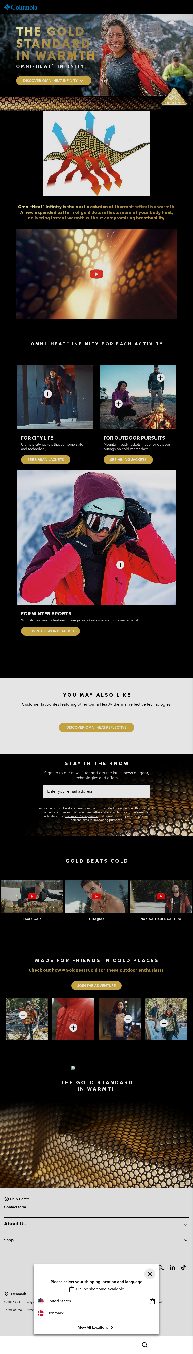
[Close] (149, 1273)
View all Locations (93, 1327)
